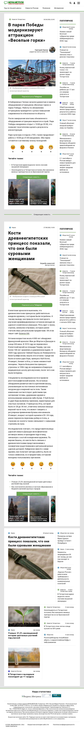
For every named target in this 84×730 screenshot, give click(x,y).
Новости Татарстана (18, 19)
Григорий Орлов (41, 50)
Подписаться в (32, 97)
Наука (64, 47)
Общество (65, 27)
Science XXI (24, 333)
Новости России (65, 103)
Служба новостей (47, 263)
